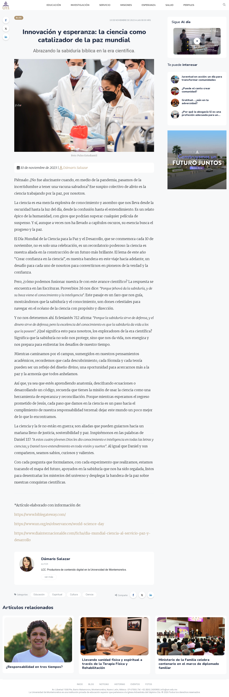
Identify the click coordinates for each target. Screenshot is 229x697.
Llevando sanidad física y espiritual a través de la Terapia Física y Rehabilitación (112, 664)
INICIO (80, 684)
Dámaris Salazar (75, 168)
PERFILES (188, 5)
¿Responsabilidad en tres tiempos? (34, 667)
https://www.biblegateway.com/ (40, 514)
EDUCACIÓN (54, 5)
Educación (39, 594)
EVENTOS (135, 684)
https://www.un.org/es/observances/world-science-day (59, 524)
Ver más (49, 577)
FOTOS (148, 684)
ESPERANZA (149, 5)
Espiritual (57, 594)
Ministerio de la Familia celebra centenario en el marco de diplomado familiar (189, 664)
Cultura (74, 594)
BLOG (91, 684)
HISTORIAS (119, 684)
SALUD (169, 5)
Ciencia (89, 594)
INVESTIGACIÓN (80, 5)
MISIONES (126, 5)
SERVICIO (104, 5)
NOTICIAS (104, 684)
